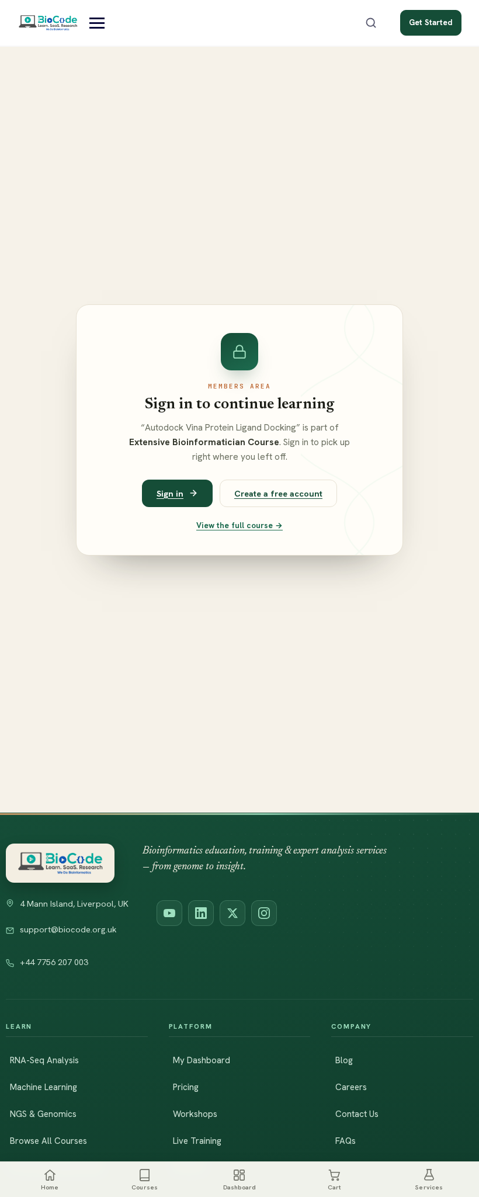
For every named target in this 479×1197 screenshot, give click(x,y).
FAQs (345, 1141)
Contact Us (357, 1114)
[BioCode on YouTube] (169, 913)
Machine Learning (43, 1087)
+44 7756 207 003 (54, 962)
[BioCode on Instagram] (264, 913)
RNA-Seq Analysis (44, 1060)
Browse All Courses (48, 1141)
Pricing (186, 1087)
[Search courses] (371, 23)
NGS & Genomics (43, 1114)
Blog (344, 1060)
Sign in (170, 493)
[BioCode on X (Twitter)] (232, 913)
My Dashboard (201, 1060)
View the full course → (239, 525)
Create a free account (278, 493)
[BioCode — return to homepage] (60, 863)
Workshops (195, 1114)
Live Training (197, 1141)
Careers (351, 1087)
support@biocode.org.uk (68, 929)
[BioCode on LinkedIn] (201, 913)
